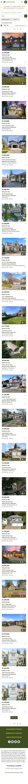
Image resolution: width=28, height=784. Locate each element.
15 (24, 356)
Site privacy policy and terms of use (14, 772)
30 (24, 664)
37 (24, 390)
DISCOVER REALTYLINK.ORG (14, 729)
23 (24, 185)
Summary (7, 25)
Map (4, 25)
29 (24, 322)
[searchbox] (13, 13)
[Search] (22, 2)
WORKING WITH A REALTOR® (14, 733)
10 (24, 493)
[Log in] (25, 2)
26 (24, 83)
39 (24, 117)
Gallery (1, 25)
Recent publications (20, 25)
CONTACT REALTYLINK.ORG (14, 737)
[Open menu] (1, 2)
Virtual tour (14, 49)
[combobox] (14, 12)
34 (24, 151)
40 (24, 48)
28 (24, 425)
